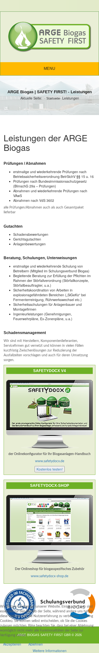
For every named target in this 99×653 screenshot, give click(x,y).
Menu (49, 68)
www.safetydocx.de (49, 461)
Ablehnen (35, 644)
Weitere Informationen (50, 650)
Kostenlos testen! (50, 469)
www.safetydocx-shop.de (49, 576)
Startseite (53, 98)
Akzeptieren (12, 644)
